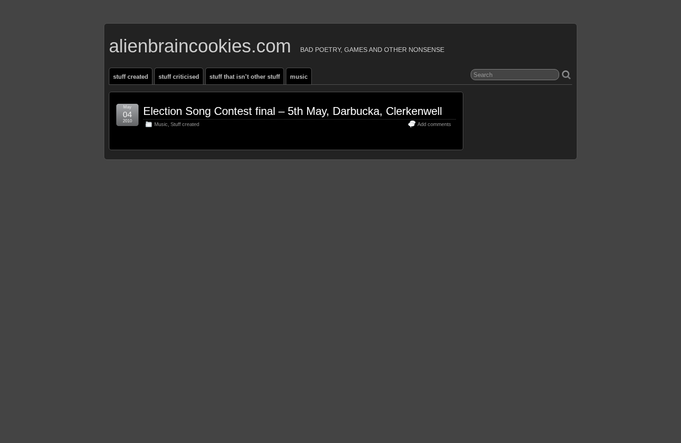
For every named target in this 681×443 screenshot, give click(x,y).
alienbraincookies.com (200, 46)
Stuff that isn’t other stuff (244, 76)
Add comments (434, 124)
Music (299, 76)
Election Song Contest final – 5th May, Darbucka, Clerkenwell (292, 111)
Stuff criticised (178, 76)
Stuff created (130, 76)
